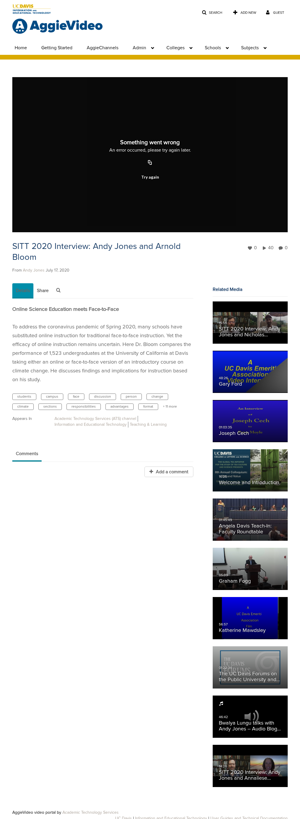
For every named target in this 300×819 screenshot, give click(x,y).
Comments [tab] (27, 453)
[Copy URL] (150, 162)
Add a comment (171, 471)
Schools (213, 47)
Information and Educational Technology (90, 425)
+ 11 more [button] (170, 406)
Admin (139, 47)
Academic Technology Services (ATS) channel (95, 419)
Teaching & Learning (148, 425)
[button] (212, 12)
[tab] (22, 291)
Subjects (250, 47)
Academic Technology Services (90, 812)
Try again (150, 176)
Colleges (175, 47)
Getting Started (56, 47)
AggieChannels (102, 47)
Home (21, 47)
